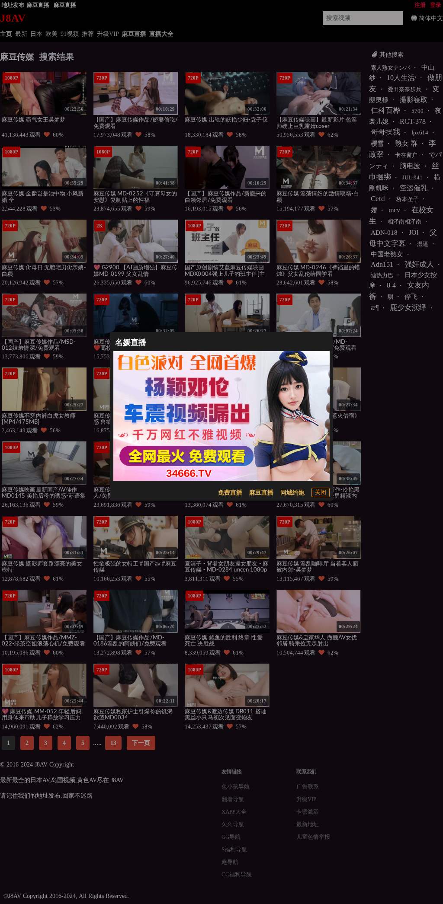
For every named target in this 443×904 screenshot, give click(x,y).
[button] (320, 492)
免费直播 (230, 492)
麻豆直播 (261, 492)
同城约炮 (292, 492)
